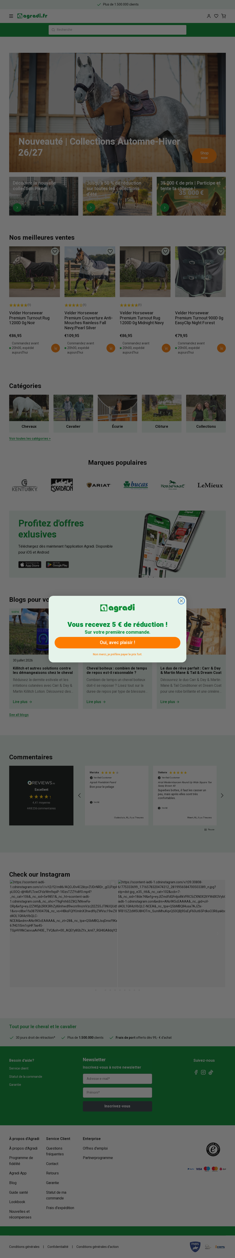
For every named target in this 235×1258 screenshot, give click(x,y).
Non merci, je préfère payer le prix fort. (117, 653)
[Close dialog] (181, 601)
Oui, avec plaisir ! (117, 642)
